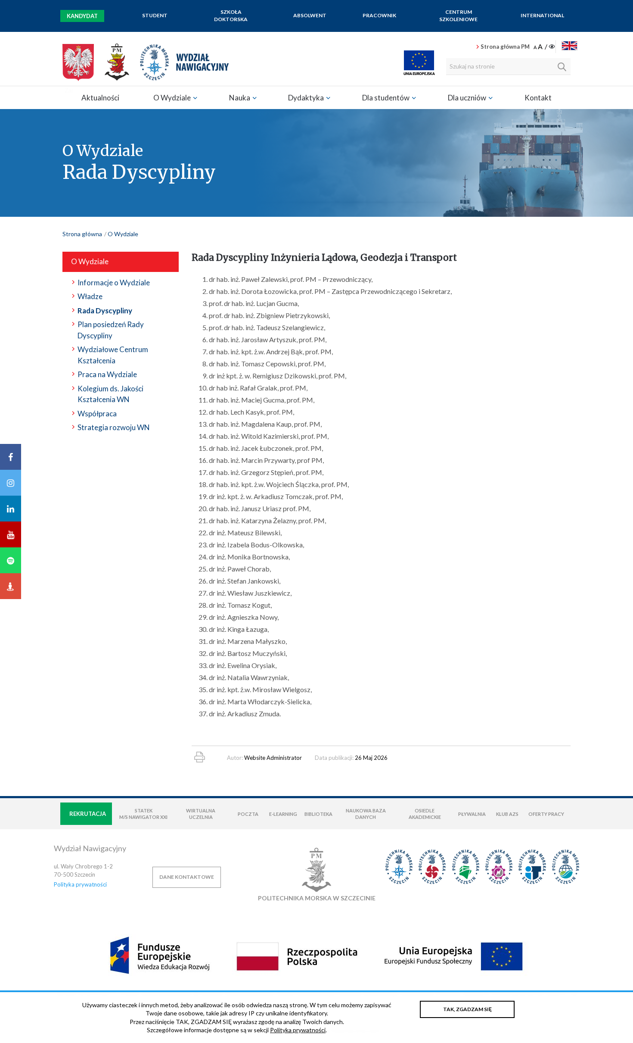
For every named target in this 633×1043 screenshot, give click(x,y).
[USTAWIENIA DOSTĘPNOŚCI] (545, 47)
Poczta (248, 814)
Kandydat (82, 15)
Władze (90, 296)
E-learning (283, 814)
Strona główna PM (505, 46)
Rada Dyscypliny (105, 310)
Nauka (240, 97)
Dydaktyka (306, 97)
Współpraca (97, 413)
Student (155, 15)
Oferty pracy (546, 814)
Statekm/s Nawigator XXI (143, 814)
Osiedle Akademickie (425, 814)
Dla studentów (386, 97)
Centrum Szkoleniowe (458, 15)
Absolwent (309, 15)
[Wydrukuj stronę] (199, 757)
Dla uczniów (467, 97)
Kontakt (538, 97)
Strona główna (82, 233)
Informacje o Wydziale (114, 282)
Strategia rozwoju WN (114, 427)
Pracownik (379, 15)
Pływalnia (472, 814)
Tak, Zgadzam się (467, 1009)
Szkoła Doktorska (231, 15)
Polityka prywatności (80, 884)
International (542, 15)
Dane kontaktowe (186, 877)
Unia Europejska (419, 62)
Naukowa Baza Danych (366, 814)
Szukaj (562, 66)
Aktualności (100, 97)
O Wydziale (172, 97)
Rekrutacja (87, 813)
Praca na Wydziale (107, 374)
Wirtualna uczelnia (200, 814)
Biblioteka (318, 814)
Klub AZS (507, 814)
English (569, 45)
